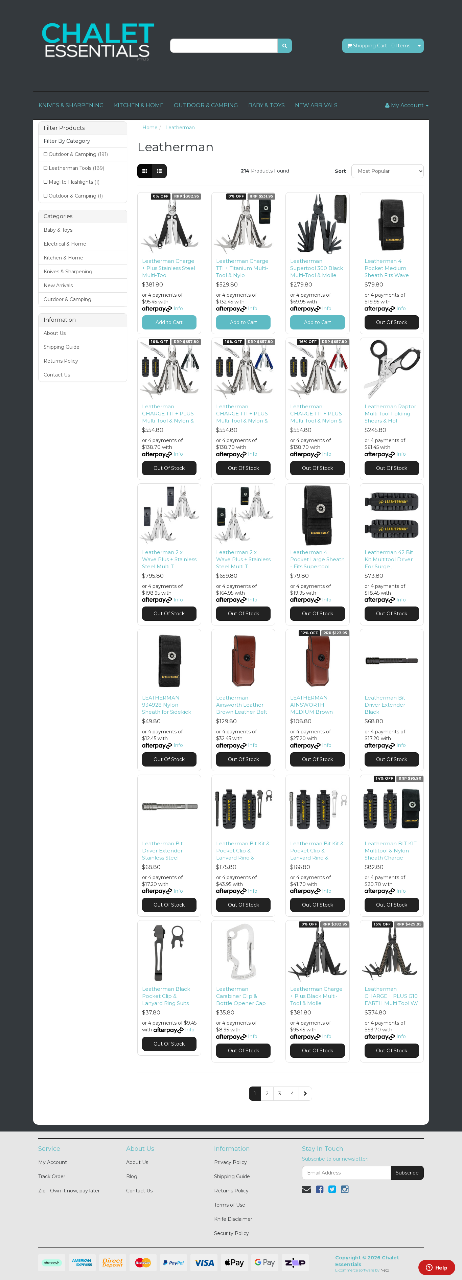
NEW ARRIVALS (316, 105)
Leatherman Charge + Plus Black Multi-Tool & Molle (316, 996)
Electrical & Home (65, 244)
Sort (340, 171)
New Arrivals (58, 285)
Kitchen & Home (63, 258)
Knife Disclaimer (233, 1219)
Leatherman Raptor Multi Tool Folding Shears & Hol (390, 413)
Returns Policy (61, 361)
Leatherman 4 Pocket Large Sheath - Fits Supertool (317, 559)
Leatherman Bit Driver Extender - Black (387, 704)
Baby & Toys (58, 230)
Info (178, 308)
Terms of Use (229, 1205)
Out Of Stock (391, 322)
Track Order (51, 1176)
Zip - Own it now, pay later (69, 1191)
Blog (131, 1176)
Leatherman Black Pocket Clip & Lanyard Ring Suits (166, 996)
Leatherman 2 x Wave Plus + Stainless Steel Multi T (169, 559)
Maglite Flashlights (74, 182)
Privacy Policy (230, 1162)
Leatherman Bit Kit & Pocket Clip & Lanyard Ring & (243, 850)
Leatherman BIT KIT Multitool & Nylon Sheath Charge (391, 850)
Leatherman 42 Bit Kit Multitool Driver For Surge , (389, 559)
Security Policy (231, 1233)
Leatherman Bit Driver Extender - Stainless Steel (164, 850)
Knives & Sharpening (68, 272)
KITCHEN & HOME (139, 105)
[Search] (284, 46)
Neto (384, 1270)
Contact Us (57, 375)
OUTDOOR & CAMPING (206, 105)
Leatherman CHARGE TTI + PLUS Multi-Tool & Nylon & (168, 413)
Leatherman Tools (76, 168)
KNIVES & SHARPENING (71, 105)
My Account (52, 1162)
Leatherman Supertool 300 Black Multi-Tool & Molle (316, 268)
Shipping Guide (61, 347)
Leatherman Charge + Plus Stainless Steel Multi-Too (168, 268)
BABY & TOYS (266, 105)
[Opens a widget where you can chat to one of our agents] (436, 1268)
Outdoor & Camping (78, 154)
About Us (55, 333)
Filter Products (64, 128)
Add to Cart (169, 322)
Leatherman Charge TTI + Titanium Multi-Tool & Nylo (242, 268)
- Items (381, 46)
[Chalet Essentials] (99, 42)
